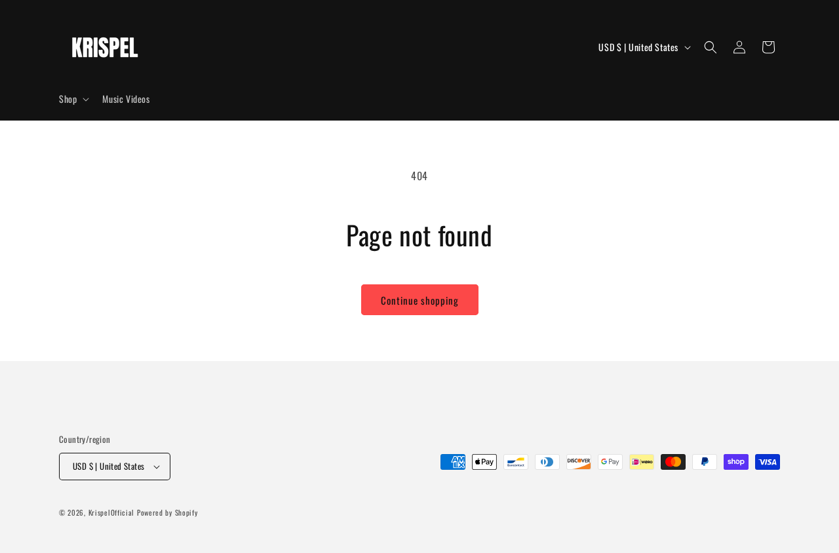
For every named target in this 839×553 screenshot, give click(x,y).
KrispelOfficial (112, 512)
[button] (72, 99)
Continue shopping (420, 300)
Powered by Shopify (167, 512)
